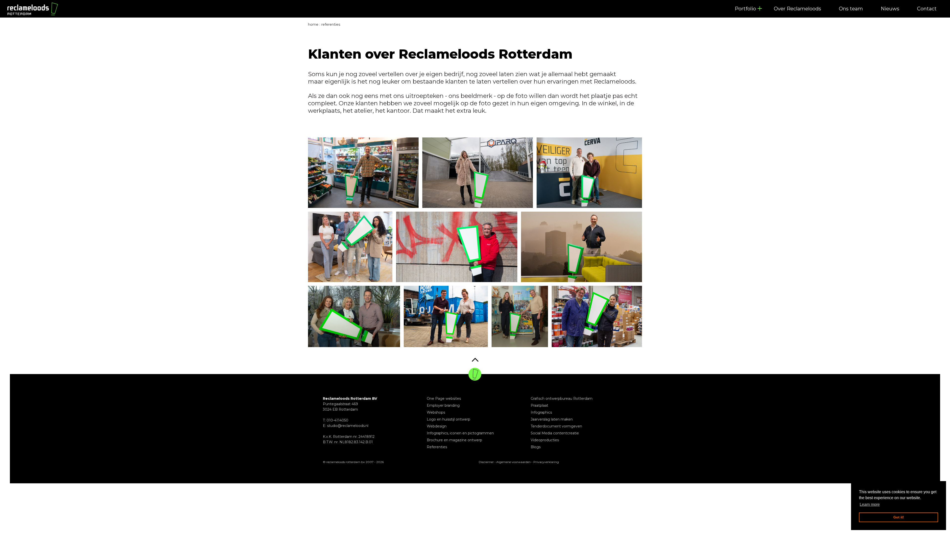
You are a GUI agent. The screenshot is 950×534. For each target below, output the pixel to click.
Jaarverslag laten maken (552, 419)
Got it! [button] (898, 517)
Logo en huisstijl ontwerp (448, 419)
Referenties (437, 447)
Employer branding (443, 405)
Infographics (541, 412)
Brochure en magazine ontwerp (454, 440)
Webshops (436, 412)
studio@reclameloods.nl (347, 425)
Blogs (536, 447)
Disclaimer (486, 462)
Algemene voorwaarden (513, 462)
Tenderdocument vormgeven (556, 426)
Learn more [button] (870, 504)
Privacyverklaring (546, 462)
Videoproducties (545, 440)
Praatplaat (539, 405)
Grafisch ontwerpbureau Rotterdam (562, 398)
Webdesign (437, 426)
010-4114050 (337, 420)
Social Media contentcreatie (555, 433)
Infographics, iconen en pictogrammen (460, 433)
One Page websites (444, 398)
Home (313, 24)
